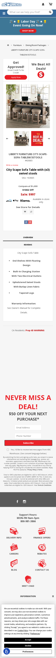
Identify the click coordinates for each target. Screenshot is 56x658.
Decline (28, 646)
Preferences (28, 652)
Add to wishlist (25, 211)
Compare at (24, 186)
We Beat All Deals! (41, 66)
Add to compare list (31, 211)
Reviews (28, 244)
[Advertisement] (28, 362)
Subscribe (28, 442)
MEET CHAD (28, 585)
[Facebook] (17, 501)
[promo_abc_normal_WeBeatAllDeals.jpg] (38, 145)
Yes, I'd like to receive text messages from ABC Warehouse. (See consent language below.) (30, 451)
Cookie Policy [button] (22, 631)
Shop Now (28, 31)
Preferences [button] (35, 634)
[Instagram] (24, 501)
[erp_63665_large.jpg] (28, 106)
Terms (40, 470)
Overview (28, 237)
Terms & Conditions (44, 485)
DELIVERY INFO (14, 537)
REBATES (42, 553)
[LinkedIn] (31, 501)
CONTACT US (42, 569)
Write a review (12, 165)
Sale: (25, 194)
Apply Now (15, 77)
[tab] (28, 237)
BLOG (14, 569)
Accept (28, 640)
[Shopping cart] (51, 4)
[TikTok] (38, 501)
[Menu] (4, 13)
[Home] (8, 45)
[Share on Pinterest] (30, 222)
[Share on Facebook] (26, 222)
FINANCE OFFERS (41, 537)
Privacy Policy (31, 470)
